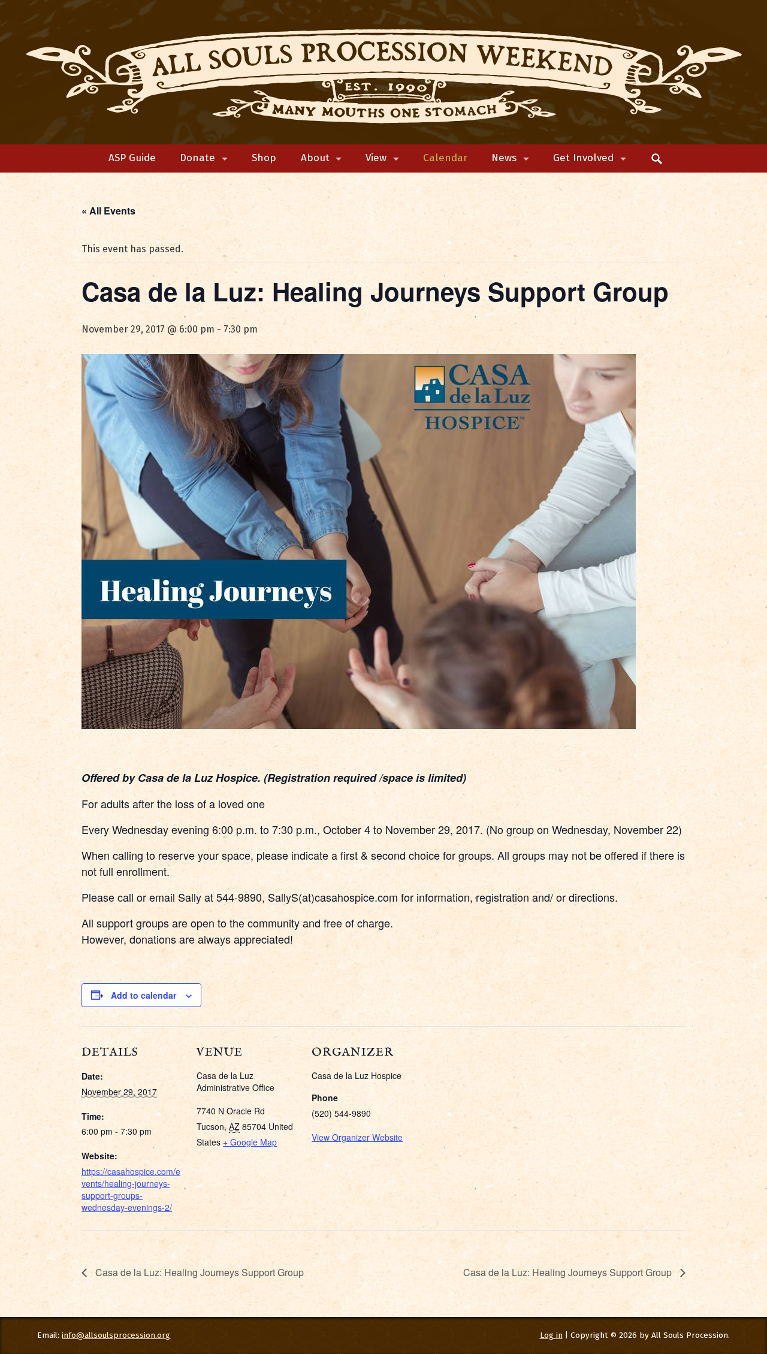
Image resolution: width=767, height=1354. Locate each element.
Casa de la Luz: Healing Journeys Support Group (198, 1272)
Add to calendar (143, 995)
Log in (551, 1335)
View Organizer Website (357, 1137)
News (504, 158)
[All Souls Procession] (384, 72)
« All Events (108, 210)
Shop (264, 158)
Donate (197, 158)
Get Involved (583, 158)
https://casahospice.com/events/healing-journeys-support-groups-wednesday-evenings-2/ (130, 1189)
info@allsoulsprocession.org (116, 1335)
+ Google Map (250, 1142)
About (315, 158)
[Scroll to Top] (714, 1274)
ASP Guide (132, 158)
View (376, 158)
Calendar (445, 158)
